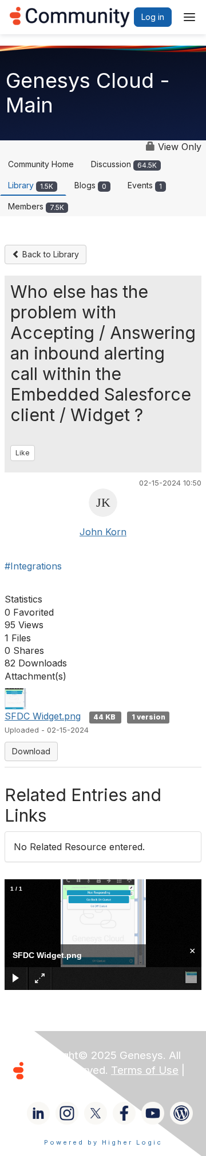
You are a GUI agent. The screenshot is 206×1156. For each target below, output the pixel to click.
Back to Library (49, 254)
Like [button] (22, 452)
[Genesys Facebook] (124, 1113)
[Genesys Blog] (181, 1113)
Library (30, 185)
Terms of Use (145, 1070)
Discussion (124, 164)
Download (31, 751)
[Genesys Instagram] (67, 1113)
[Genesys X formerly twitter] (95, 1113)
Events (145, 185)
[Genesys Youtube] (152, 1113)
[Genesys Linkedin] (38, 1113)
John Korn (103, 531)
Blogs (90, 185)
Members (36, 206)
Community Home (41, 164)
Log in (152, 17)
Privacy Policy (65, 1085)
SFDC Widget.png (43, 716)
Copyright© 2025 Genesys (96, 1055)
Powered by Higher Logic (103, 1142)
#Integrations (33, 566)
